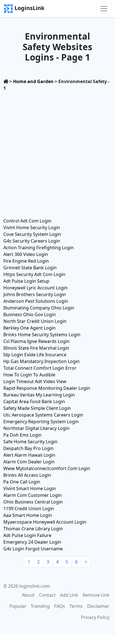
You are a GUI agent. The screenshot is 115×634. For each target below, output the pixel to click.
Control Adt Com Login (27, 221)
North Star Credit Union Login (34, 321)
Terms (76, 606)
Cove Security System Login (32, 234)
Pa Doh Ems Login (22, 435)
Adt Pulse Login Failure (27, 535)
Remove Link (96, 595)
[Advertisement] (57, 152)
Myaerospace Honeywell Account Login (44, 522)
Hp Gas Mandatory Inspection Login (41, 361)
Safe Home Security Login (30, 442)
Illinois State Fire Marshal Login (36, 348)
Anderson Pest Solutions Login (35, 301)
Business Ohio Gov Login (29, 314)
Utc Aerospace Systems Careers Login (43, 415)
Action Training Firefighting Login (38, 248)
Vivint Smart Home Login (29, 488)
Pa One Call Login (21, 482)
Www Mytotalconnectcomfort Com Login (46, 468)
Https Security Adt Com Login (34, 274)
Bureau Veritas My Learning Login (39, 395)
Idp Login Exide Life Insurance (34, 355)
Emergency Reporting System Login (41, 421)
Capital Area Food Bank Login (34, 401)
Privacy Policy (95, 617)
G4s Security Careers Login (31, 241)
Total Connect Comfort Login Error (39, 368)
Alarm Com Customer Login (32, 495)
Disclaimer (98, 606)
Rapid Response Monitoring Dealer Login (46, 388)
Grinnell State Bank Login (30, 268)
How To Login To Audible (29, 375)
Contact (47, 595)
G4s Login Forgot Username (33, 549)
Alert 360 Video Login (25, 254)
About (28, 595)
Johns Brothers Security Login (34, 294)
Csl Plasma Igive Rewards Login (36, 341)
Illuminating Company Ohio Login (38, 308)
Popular (17, 606)
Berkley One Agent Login (29, 328)
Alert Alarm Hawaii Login (29, 455)
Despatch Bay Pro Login (28, 448)
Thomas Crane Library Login (33, 529)
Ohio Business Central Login (33, 502)
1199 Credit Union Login (28, 508)
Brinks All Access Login (27, 475)
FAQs (59, 606)
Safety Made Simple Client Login (37, 408)
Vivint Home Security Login (31, 227)
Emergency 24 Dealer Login (32, 542)
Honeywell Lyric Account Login (35, 288)
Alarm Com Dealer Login (29, 462)
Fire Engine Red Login (26, 261)
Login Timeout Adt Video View (34, 381)
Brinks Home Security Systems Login (41, 334)
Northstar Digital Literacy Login (36, 428)
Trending (40, 606)
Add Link (69, 595)
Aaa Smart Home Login (27, 515)
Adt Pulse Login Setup (26, 281)
